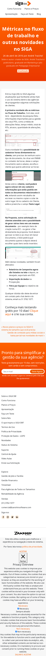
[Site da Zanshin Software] (23, 533)
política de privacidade (32, 546)
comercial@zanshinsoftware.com (16, 507)
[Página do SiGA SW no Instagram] (8, 517)
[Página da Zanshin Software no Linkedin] (17, 517)
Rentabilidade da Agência (12, 493)
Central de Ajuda (8, 454)
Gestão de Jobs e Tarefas (12, 476)
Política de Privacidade (11, 431)
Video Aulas (6, 458)
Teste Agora (37, 371)
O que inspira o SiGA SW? (12, 422)
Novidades (6, 440)
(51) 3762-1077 (7, 503)
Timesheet (6, 485)
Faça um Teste (27, 14)
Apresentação (11, 14)
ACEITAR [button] (23, 551)
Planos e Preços (32, 8)
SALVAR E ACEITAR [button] (23, 654)
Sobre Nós (6, 418)
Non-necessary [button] (23, 628)
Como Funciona (14, 8)
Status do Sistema (9, 445)
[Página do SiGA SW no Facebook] (3, 517)
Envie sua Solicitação (10, 463)
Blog (39, 14)
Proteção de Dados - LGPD (13, 436)
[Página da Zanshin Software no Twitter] (12, 517)
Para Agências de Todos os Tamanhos (18, 489)
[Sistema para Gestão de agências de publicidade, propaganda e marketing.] (23, 3)
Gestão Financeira (9, 480)
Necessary (24, 608)
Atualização (23, 71)
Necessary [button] (23, 605)
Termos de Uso (8, 427)
